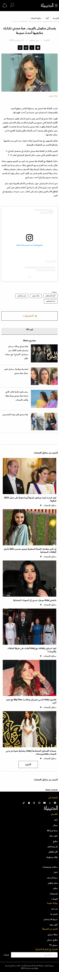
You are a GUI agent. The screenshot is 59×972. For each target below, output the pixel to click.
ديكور (55, 888)
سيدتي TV (53, 945)
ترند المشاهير (50, 301)
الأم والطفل (53, 852)
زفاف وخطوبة (52, 857)
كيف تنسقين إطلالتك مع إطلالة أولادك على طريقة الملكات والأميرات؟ (32, 650)
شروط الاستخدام (51, 919)
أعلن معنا (54, 925)
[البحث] (12, 5)
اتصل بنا (54, 914)
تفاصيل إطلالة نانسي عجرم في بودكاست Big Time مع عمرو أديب (31, 701)
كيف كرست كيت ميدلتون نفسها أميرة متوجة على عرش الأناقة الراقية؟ (30, 499)
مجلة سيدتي (53, 934)
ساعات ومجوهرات (50, 867)
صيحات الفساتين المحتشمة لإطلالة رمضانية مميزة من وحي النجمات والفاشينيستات (31, 752)
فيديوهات (53, 893)
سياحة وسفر (52, 877)
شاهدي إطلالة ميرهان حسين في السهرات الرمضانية (34, 600)
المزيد (28, 764)
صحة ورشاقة (52, 830)
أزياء (47, 18)
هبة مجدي (35, 295)
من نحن (54, 908)
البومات (54, 899)
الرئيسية (56, 18)
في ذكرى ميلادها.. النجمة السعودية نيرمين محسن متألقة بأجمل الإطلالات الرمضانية (30, 550)
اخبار (56, 872)
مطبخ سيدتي (52, 940)
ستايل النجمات (36, 18)
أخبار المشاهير (50, 295)
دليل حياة (54, 836)
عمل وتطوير (53, 883)
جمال (55, 825)
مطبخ (55, 841)
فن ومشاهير (22, 295)
